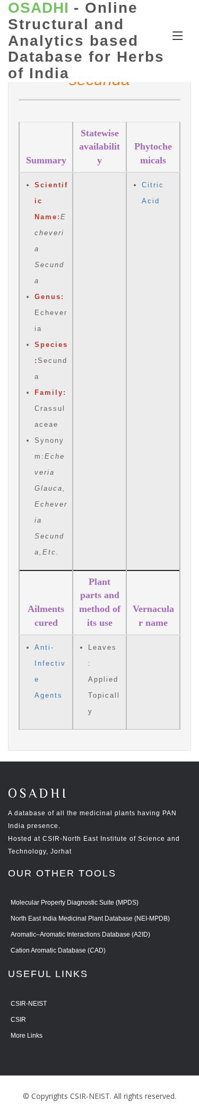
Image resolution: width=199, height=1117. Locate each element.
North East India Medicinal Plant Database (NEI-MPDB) (90, 918)
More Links (26, 1035)
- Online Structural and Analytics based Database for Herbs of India (86, 40)
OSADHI (38, 794)
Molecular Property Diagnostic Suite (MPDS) (75, 902)
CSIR (18, 1019)
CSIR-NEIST (29, 1003)
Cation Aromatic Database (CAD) (58, 950)
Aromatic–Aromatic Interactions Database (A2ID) (80, 934)
